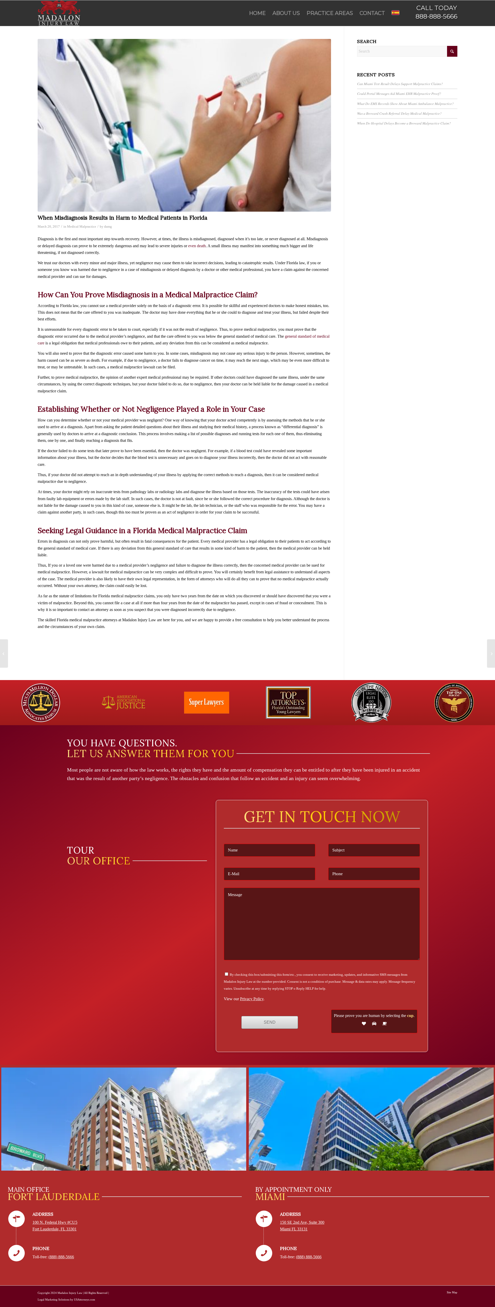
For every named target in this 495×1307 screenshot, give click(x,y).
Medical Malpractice (81, 226)
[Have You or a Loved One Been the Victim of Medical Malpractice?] (491, 653)
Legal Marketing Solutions (53, 1299)
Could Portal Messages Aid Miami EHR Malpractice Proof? (399, 93)
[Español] (395, 13)
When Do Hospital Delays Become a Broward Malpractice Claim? (404, 123)
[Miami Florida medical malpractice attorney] (184, 125)
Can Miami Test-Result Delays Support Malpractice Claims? (400, 83)
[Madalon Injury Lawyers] (59, 13)
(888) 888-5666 (61, 1257)
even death (197, 246)
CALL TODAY (436, 8)
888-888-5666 (436, 16)
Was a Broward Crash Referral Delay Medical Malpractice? (399, 113)
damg (108, 226)
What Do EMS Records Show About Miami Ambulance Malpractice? (405, 103)
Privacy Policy (251, 999)
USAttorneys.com (84, 1299)
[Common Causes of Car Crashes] (4, 653)
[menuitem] (257, 13)
